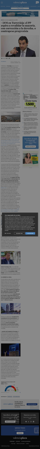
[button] (8, 233)
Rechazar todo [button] (19, 233)
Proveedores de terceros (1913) (21, 222)
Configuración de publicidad (25, 227)
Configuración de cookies (24, 229)
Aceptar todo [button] (30, 233)
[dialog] (20, 224)
